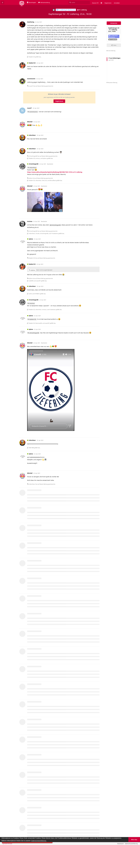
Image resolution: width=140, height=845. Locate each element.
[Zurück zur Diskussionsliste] (2, 2)
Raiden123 (32, 319)
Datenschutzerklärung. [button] (38, 840)
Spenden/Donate (7, 843)
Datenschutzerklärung (131, 843)
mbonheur (32, 168)
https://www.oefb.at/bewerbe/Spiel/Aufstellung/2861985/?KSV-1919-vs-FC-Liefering (54, 172)
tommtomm (33, 112)
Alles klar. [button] (134, 839)
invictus (32, 303)
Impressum (120, 843)
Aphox (33, 270)
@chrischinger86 (55, 225)
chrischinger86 (34, 333)
